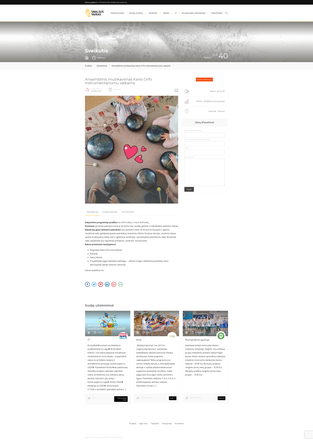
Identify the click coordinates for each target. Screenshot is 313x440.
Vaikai (94, 397)
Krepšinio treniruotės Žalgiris (201, 327)
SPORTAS (153, 13)
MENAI (166, 13)
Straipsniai (217, 13)
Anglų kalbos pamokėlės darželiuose (154, 327)
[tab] (92, 211)
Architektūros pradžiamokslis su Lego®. (107, 327)
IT (176, 13)
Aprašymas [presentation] (92, 212)
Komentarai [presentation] (128, 212)
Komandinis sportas (197, 339)
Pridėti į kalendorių (204, 79)
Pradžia (88, 65)
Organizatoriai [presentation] (110, 212)
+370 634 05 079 (103, 2)
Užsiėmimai (101, 65)
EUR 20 (221, 398)
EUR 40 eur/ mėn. (122, 399)
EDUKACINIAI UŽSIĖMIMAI (194, 13)
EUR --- (172, 398)
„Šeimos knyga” (135, 261)
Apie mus (143, 423)
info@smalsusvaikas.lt (118, 2)
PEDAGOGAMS (117, 13)
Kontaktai (179, 423)
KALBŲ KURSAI (136, 13)
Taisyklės (155, 423)
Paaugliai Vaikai (146, 397)
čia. (102, 270)
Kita (138, 339)
